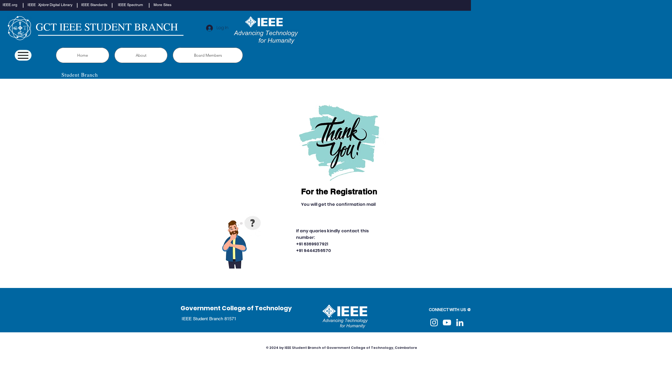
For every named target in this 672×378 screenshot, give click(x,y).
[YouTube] (447, 322)
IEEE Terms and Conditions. (419, 359)
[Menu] (23, 55)
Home (240, 347)
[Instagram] (434, 322)
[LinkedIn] (460, 322)
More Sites (260, 347)
